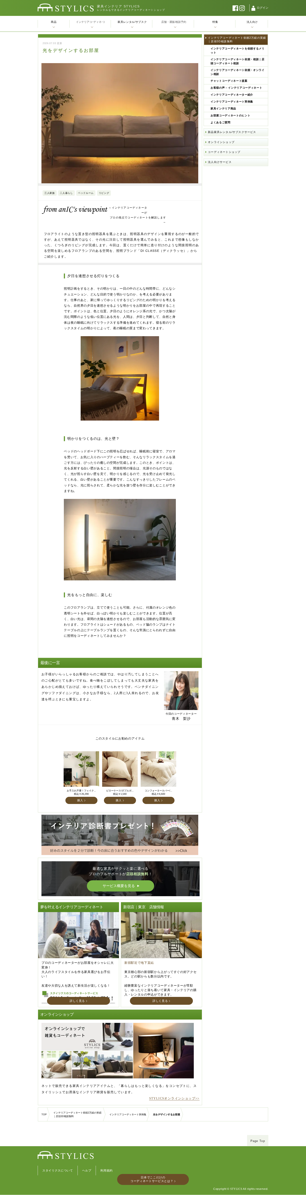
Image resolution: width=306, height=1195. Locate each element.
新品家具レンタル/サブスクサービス (232, 132)
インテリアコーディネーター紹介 (232, 94)
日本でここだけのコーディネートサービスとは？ (151, 1179)
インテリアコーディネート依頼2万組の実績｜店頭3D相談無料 (237, 39)
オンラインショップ (221, 142)
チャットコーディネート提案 (229, 80)
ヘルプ (86, 1170)
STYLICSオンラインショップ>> (174, 1098)
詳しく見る (77, 1001)
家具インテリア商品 (223, 108)
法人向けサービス (220, 162)
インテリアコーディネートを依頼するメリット (237, 50)
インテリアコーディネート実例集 (232, 101)
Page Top (257, 1141)
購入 (80, 800)
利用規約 (106, 1170)
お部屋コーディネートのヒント (230, 115)
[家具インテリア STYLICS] (66, 7)
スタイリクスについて (57, 1170)
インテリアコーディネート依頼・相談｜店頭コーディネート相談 (237, 61)
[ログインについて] (253, 8)
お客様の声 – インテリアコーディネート (236, 87)
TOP (44, 1114)
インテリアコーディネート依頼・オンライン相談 (237, 72)
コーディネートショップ (224, 152)
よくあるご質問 (221, 122)
